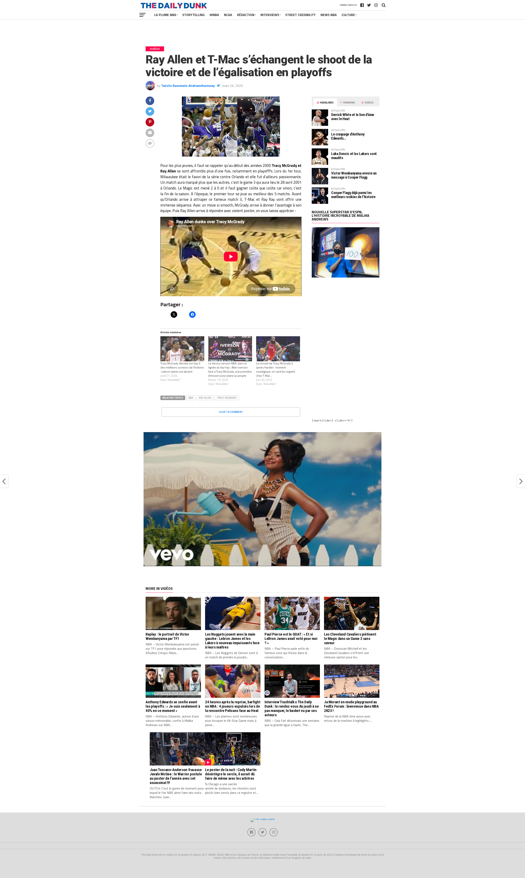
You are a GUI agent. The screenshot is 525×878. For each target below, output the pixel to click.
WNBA (214, 14)
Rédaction (245, 14)
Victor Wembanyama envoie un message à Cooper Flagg (354, 175)
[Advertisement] (345, 316)
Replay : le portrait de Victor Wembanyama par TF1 (167, 636)
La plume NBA (165, 14)
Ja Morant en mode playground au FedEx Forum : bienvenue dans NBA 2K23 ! (351, 706)
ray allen (205, 398)
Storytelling (193, 14)
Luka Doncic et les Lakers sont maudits (354, 155)
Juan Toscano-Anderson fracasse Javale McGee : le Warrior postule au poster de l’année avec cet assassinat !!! (176, 776)
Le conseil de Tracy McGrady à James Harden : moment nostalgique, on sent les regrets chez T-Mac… (275, 369)
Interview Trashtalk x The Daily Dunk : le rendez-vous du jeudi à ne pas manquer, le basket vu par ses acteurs (292, 708)
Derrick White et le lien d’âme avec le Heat (352, 116)
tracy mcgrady (227, 398)
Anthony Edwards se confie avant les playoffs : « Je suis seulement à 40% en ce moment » (173, 706)
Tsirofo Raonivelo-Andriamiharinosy (188, 85)
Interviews (269, 14)
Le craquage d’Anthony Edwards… (347, 136)
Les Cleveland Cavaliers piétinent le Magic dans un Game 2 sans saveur (350, 638)
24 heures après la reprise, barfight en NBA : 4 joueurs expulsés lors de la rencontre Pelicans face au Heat (232, 706)
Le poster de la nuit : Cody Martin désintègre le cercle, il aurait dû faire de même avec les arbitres (231, 774)
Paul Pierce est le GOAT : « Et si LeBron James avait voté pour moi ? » (291, 638)
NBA (190, 398)
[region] (262, 499)
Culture (348, 14)
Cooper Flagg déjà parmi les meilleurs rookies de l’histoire (353, 195)
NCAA (228, 14)
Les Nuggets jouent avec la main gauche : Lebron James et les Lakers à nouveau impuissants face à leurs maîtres (232, 641)
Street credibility (300, 14)
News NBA (329, 14)
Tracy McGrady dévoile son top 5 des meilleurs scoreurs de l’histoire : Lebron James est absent (182, 367)
